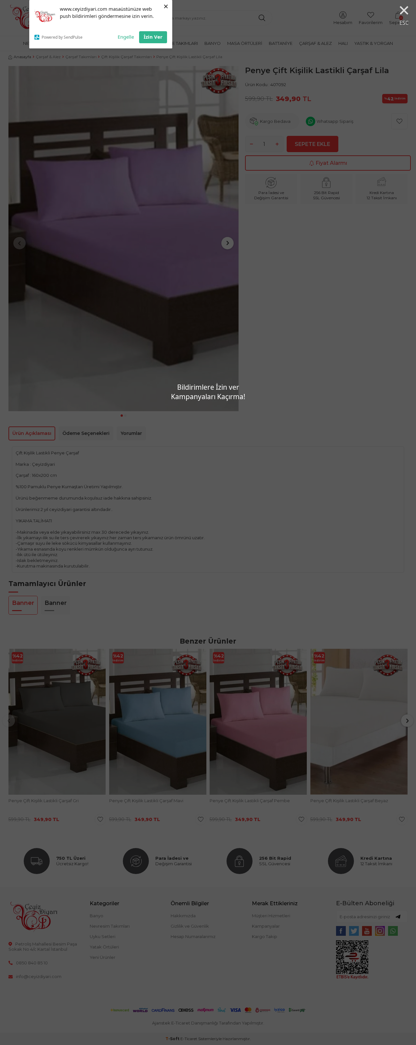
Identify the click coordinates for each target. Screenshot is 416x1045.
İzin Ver (153, 36)
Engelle (126, 36)
